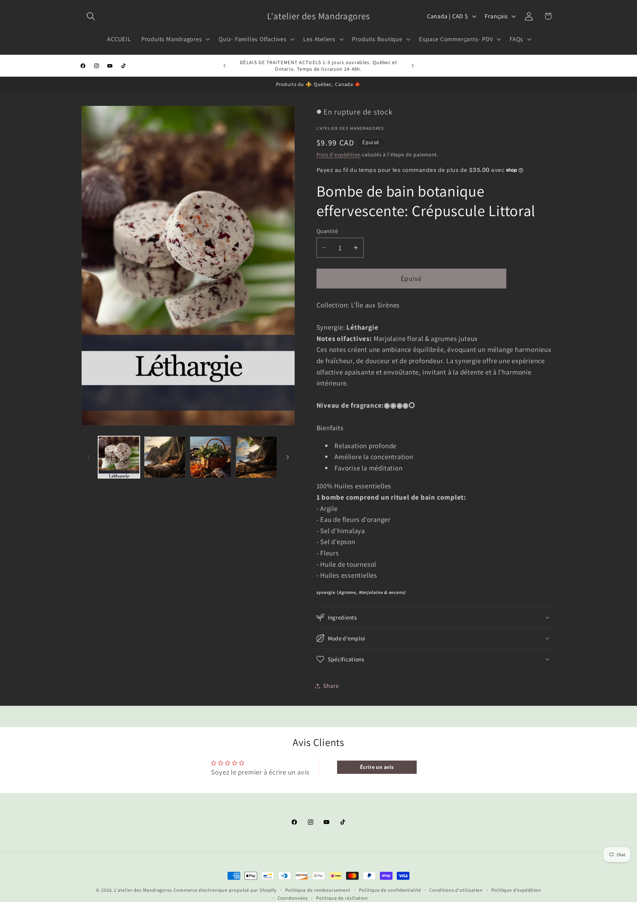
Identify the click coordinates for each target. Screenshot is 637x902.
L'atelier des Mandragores (143, 890)
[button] (90, 16)
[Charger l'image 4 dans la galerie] (256, 457)
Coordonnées (293, 898)
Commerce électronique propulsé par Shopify (225, 890)
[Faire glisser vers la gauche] (88, 457)
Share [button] (331, 686)
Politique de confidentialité (390, 890)
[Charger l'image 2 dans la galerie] (164, 457)
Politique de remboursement (318, 890)
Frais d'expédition (339, 154)
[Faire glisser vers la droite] (287, 457)
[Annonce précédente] (224, 65)
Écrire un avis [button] (377, 767)
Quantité (327, 230)
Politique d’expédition (516, 890)
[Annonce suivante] (412, 65)
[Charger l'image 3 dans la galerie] (210, 457)
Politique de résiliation (342, 898)
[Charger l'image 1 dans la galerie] (119, 457)
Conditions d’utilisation (456, 890)
